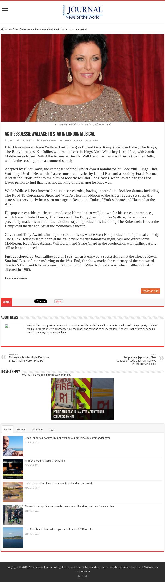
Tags (51, 429)
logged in (42, 374)
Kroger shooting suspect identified (45, 460)
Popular (21, 429)
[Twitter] (86, 576)
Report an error (150, 291)
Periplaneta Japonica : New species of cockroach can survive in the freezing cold (136, 359)
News (11, 140)
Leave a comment (73, 140)
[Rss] (78, 576)
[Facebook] (82, 576)
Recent (8, 429)
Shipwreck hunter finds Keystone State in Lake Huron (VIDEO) (29, 357)
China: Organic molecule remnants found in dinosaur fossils (59, 483)
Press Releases (21, 29)
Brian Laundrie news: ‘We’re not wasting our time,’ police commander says (67, 437)
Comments (37, 429)
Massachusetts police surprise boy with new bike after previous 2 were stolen (69, 506)
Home (7, 29)
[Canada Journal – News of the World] (83, 11)
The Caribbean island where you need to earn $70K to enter (59, 529)
